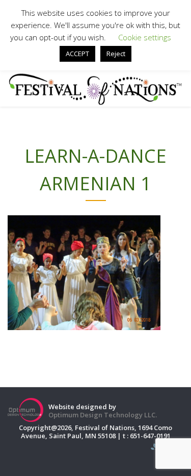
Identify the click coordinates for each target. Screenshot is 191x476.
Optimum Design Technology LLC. (102, 414)
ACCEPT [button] (77, 53)
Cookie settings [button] (144, 37)
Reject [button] (115, 53)
